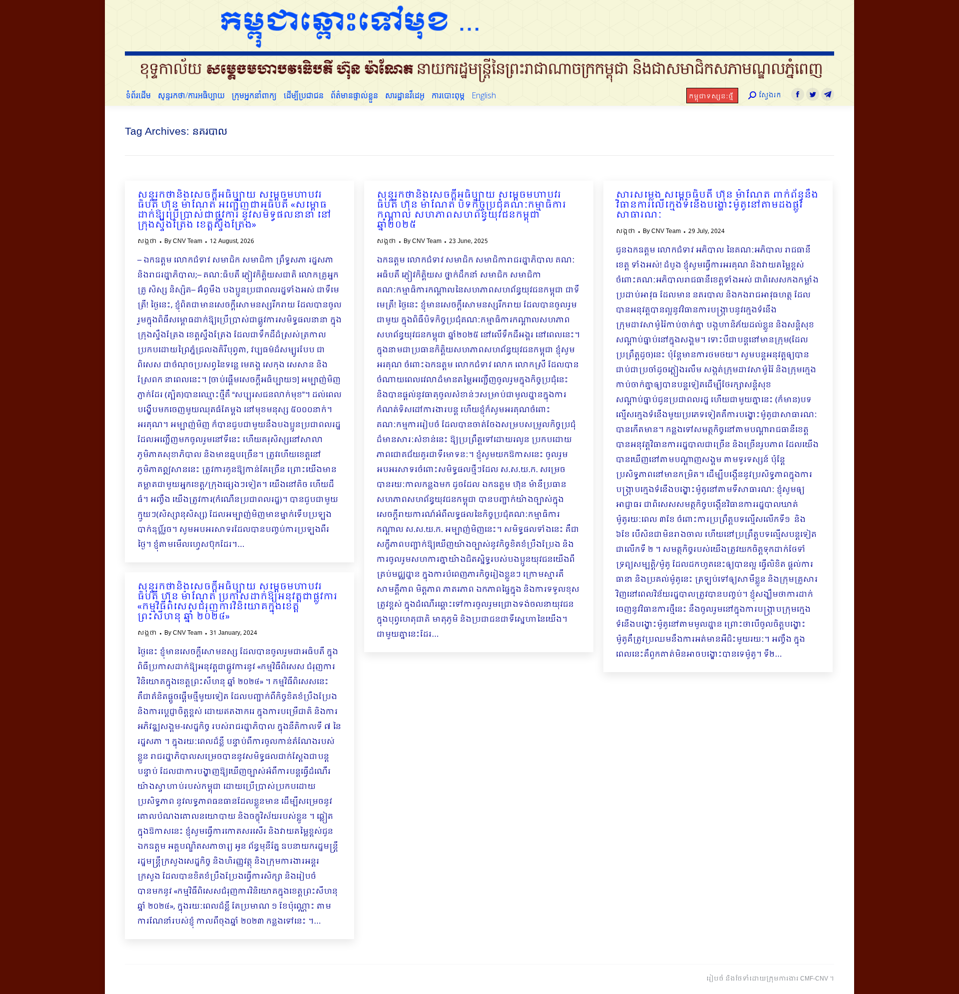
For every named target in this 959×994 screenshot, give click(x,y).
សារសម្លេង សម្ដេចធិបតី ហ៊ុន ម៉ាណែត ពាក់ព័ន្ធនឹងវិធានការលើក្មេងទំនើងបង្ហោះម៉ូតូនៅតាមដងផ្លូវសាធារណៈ (717, 206)
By (183, 242)
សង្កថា (147, 242)
